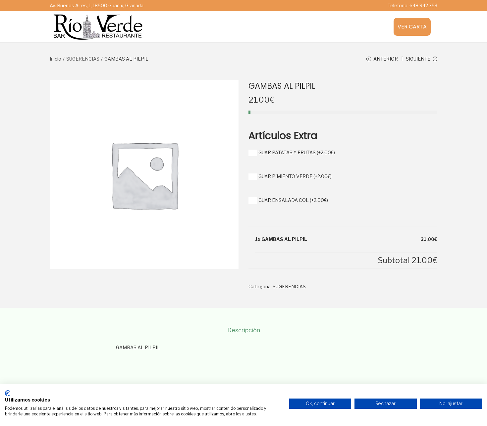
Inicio (55, 59)
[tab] (243, 330)
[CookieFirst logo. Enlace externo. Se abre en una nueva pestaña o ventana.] (7, 393)
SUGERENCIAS (82, 59)
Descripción (243, 330)
